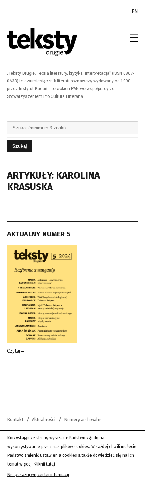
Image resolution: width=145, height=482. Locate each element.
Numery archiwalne (83, 419)
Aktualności (43, 419)
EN (135, 11)
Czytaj (14, 351)
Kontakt (15, 419)
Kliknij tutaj (44, 464)
